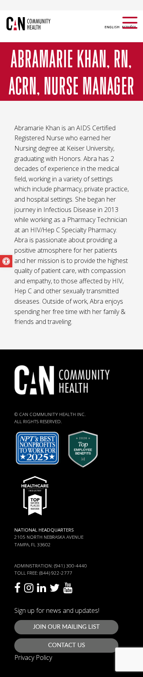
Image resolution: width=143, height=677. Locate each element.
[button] (6, 261)
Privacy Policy (33, 657)
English (112, 27)
